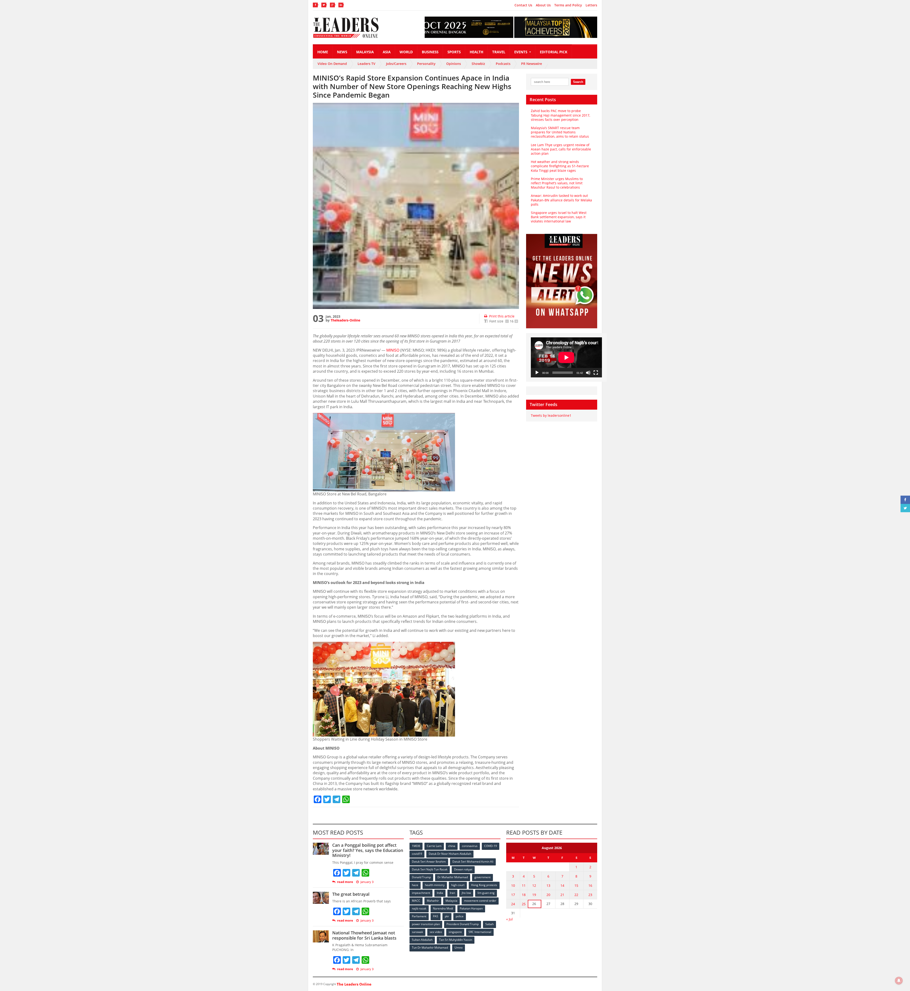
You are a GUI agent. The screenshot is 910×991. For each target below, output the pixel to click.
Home (322, 52)
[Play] (537, 372)
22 (576, 894)
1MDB (416, 846)
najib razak (419, 908)
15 (576, 885)
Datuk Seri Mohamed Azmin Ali (472, 862)
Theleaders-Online (345, 320)
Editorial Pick (553, 52)
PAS (435, 916)
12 (534, 885)
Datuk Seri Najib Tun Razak (429, 869)
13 (548, 885)
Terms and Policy (568, 5)
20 (548, 894)
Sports (454, 52)
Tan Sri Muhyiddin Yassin (455, 940)
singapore (455, 932)
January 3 (366, 881)
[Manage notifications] (899, 980)
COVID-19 (490, 846)
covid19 (417, 854)
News (342, 52)
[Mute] (588, 372)
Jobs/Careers (396, 63)
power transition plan (426, 924)
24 (513, 904)
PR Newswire (531, 63)
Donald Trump (421, 877)
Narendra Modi (443, 908)
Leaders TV (366, 63)
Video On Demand (332, 63)
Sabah (489, 924)
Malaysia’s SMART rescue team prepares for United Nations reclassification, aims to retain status (560, 132)
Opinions (453, 63)
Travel (498, 52)
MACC (416, 901)
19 (534, 894)
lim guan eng (486, 893)
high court (457, 885)
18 (524, 894)
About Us (543, 5)
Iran (452, 893)
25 (524, 904)
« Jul (509, 919)
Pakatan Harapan (471, 908)
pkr (447, 916)
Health (476, 52)
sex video (436, 932)
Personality (426, 63)
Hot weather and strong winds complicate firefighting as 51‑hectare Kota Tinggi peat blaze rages (560, 165)
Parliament (419, 916)
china (451, 846)
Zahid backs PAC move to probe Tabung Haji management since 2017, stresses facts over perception (560, 115)
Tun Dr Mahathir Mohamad (430, 948)
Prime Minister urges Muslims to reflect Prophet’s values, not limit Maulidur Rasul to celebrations (557, 183)
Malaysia (365, 52)
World (406, 52)
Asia (387, 52)
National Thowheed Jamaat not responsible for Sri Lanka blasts (364, 935)
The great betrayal (350, 894)
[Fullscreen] (595, 372)
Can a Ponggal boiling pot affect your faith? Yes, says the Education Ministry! (367, 850)
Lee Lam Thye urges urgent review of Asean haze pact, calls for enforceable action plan (561, 149)
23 (590, 894)
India (440, 893)
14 (562, 885)
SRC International (480, 932)
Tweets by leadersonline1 (551, 415)
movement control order (480, 901)
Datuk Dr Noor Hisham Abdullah (450, 854)
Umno (459, 948)
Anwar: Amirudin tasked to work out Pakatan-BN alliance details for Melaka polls (561, 199)
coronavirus (470, 846)
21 (562, 894)
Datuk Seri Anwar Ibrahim (429, 862)
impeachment (421, 893)
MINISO (392, 350)
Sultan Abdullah (422, 940)
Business (430, 52)
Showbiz (478, 63)
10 (513, 885)
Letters (591, 5)
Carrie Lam (434, 846)
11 (524, 885)
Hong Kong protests (484, 885)
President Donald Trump (462, 924)
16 (590, 885)
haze (415, 885)
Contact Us (523, 5)
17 (513, 894)
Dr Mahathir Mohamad (452, 877)
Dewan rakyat (463, 869)
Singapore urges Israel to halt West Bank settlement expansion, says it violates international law (559, 216)
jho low (466, 893)
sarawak (417, 932)
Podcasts (503, 63)
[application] (566, 357)
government (482, 877)
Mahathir (433, 901)
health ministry (435, 885)
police (460, 916)
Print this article (501, 316)
